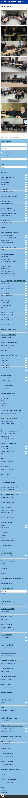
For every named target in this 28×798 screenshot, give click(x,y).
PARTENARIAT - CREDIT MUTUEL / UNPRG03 (13, 264)
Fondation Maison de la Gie (13, 191)
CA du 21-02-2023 (5, 611)
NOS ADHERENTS (13, 259)
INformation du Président (7, 497)
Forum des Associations (13, 194)
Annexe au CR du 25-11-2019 (7, 423)
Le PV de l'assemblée (13, 378)
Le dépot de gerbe (5, 398)
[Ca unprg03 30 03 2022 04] (14, 64)
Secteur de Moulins (13, 220)
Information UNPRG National (13, 203)
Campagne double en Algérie (13, 451)
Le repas (3, 403)
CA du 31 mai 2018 (13, 324)
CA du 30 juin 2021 (13, 310)
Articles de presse (13, 182)
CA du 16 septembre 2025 (13, 288)
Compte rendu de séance (6, 548)
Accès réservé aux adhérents (13, 175)
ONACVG (13, 453)
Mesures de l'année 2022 (6, 583)
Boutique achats (13, 184)
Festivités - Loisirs (13, 189)
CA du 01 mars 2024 (13, 300)
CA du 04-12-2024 (5, 720)
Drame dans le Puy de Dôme (7, 469)
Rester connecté (6, 152)
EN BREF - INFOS (5, 225)
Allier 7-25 (3, 772)
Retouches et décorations (13, 218)
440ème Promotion (5, 746)
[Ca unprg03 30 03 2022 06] (14, 95)
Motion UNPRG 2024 (6, 679)
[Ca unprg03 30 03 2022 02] (14, 33)
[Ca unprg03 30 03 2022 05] (14, 79)
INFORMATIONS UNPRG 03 (13, 252)
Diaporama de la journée (13, 380)
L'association (4, 790)
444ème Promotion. (5, 741)
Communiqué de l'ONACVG (7, 461)
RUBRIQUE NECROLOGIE (13, 266)
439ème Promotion (5, 748)
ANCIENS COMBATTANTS (13, 242)
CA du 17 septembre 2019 (13, 314)
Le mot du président (13, 215)
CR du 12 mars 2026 (13, 286)
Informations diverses (13, 201)
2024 (13, 702)
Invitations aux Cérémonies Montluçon (13, 210)
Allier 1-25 (3, 774)
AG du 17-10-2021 (13, 365)
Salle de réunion (4, 350)
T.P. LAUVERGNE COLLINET (7, 438)
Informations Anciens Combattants (13, 196)
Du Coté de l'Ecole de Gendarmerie (13, 198)
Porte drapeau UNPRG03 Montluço (9, 489)
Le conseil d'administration (13, 206)
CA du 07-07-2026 (13, 283)
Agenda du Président (6, 337)
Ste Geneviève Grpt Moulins (7, 713)
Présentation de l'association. (13, 177)
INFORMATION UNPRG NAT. (13, 254)
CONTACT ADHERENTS (13, 244)
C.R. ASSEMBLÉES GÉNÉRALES (13, 247)
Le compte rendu (13, 527)
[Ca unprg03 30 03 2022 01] (14, 17)
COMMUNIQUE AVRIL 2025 (7, 510)
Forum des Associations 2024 (8, 663)
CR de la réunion (5, 671)
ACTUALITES (13, 179)
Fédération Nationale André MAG (8, 276)
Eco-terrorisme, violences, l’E (7, 629)
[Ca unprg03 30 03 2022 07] (14, 110)
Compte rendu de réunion (7, 596)
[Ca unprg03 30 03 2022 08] (14, 125)
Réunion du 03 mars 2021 (7, 512)
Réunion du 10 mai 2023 (6, 515)
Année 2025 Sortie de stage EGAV (13, 731)
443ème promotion (5, 743)
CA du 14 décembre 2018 (13, 319)
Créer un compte (4, 155)
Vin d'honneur (4, 400)
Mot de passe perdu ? (11, 155)
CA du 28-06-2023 (13, 302)
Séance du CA (4, 535)
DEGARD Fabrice (5, 436)
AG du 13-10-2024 (13, 360)
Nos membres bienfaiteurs (13, 208)
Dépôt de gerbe (4, 566)
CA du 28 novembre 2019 (13, 312)
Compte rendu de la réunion (7, 345)
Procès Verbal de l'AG (13, 637)
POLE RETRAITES (13, 268)
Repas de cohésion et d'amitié (8, 540)
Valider (14, 159)
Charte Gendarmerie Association (8, 273)
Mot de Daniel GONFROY (6, 627)
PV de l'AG (3, 648)
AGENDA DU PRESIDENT (13, 240)
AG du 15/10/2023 (13, 362)
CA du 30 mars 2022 (13, 307)
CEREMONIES (13, 187)
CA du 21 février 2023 (13, 305)
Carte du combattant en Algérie (13, 448)
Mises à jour (4, 792)
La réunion (3, 396)
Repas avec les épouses (6, 348)
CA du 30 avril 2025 (13, 293)
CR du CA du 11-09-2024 (6, 687)
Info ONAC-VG (4, 581)
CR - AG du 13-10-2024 (6, 695)
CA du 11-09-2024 (13, 298)
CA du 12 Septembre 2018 (13, 321)
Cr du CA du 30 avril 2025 (7, 756)
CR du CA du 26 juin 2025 (7, 764)
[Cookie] (3, 795)
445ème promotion (5, 739)
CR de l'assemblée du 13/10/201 (8, 413)
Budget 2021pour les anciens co (8, 477)
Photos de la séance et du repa (8, 426)
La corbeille (3, 405)
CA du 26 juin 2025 (13, 290)
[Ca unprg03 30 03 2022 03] (14, 48)
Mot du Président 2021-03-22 (7, 502)
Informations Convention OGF (8, 271)
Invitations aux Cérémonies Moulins (13, 213)
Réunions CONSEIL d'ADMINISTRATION (13, 237)
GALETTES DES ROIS (13, 249)
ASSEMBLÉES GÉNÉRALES (13, 235)
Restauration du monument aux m (9, 487)
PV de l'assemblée (5, 388)
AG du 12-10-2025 (13, 358)
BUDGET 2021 (13, 446)
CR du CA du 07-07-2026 (6, 222)
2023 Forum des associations (8, 485)
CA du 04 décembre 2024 (13, 295)
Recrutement (4, 227)
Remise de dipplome (5, 537)
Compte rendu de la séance (7, 421)
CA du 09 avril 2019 (13, 317)
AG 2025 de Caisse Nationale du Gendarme (11, 500)
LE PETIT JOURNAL (13, 256)
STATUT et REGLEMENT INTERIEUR (13, 261)
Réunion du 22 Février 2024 (7, 517)
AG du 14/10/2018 (13, 370)
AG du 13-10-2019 (13, 367)
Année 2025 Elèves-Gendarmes (13, 728)
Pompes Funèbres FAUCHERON (8, 433)
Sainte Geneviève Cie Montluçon (8, 710)
